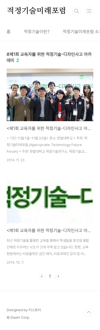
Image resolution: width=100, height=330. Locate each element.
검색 (76, 11)
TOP (88, 312)
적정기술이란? (36, 31)
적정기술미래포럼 (36, 11)
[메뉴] (89, 11)
